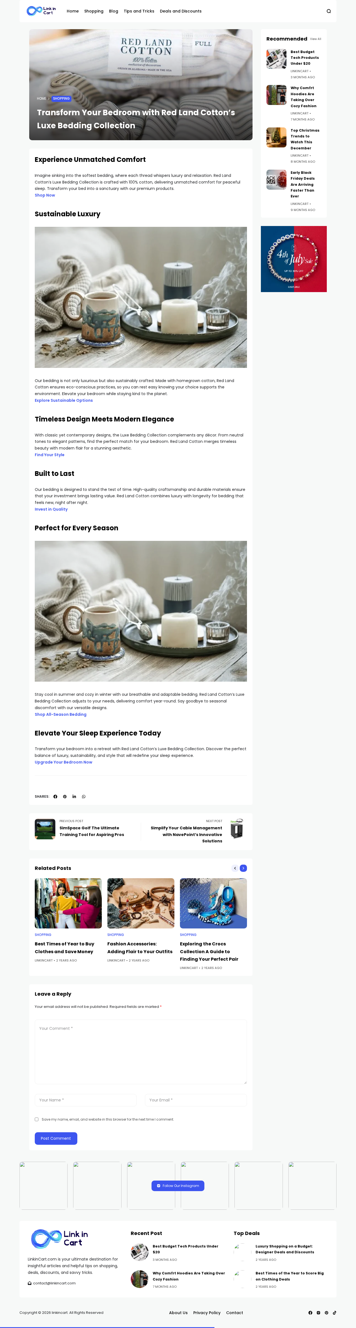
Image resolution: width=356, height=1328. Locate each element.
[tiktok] (335, 1313)
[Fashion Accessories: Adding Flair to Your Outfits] (140, 903)
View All (315, 39)
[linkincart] (41, 11)
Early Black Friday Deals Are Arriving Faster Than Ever (303, 184)
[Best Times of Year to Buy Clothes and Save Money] (68, 903)
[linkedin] (74, 797)
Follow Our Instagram (181, 1185)
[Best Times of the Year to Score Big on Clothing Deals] (242, 1279)
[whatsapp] (84, 797)
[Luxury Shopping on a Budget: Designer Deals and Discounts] (242, 1252)
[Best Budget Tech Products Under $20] (276, 59)
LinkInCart (44, 960)
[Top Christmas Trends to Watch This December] (276, 137)
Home (41, 98)
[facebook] (55, 797)
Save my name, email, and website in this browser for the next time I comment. (108, 1119)
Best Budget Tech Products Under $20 (305, 57)
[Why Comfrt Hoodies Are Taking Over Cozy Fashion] (276, 95)
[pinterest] (65, 797)
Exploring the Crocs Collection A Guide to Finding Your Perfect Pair (209, 951)
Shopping (61, 98)
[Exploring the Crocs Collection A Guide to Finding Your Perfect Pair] (213, 903)
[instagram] (318, 1313)
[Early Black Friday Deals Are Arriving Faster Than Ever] (276, 180)
